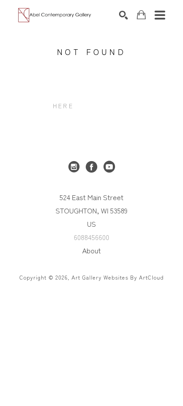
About (91, 250)
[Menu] (160, 15)
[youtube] (109, 167)
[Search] (123, 15)
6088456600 (91, 237)
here (63, 105)
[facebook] (91, 167)
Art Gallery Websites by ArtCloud (118, 277)
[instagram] (74, 167)
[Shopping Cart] (141, 15)
